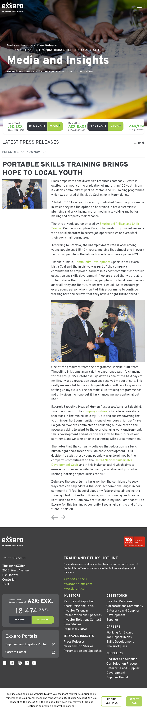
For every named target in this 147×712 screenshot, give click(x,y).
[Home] (12, 7)
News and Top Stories (78, 646)
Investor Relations (119, 602)
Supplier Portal (117, 678)
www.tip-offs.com (75, 589)
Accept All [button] (134, 701)
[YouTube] (34, 663)
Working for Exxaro (119, 633)
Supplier (112, 620)
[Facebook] (4, 663)
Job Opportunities (119, 637)
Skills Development (120, 642)
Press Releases (74, 642)
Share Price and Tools (79, 606)
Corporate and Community (124, 606)
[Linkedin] (27, 663)
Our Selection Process (122, 664)
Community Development (92, 262)
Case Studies (72, 624)
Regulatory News (75, 629)
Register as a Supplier (121, 659)
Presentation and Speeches (83, 615)
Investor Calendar (76, 611)
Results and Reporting (79, 602)
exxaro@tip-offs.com (78, 584)
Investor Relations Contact (82, 620)
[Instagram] (20, 663)
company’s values (95, 411)
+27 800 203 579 (75, 580)
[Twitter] (12, 663)
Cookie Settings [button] (111, 701)
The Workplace (116, 646)
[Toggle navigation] (139, 7)
